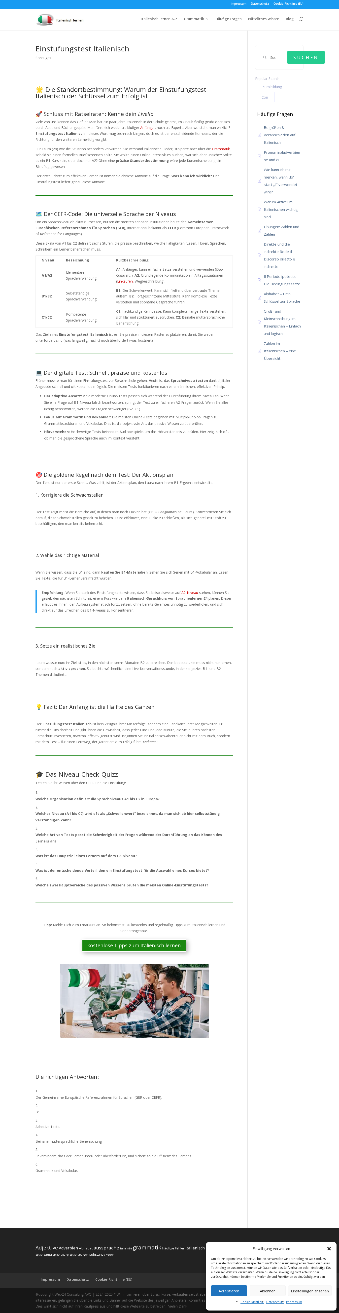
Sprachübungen (78, 1254)
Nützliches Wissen (263, 19)
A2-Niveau (189, 592)
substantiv (97, 1254)
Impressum (294, 1302)
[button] (329, 1248)
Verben (110, 1254)
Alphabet (86, 1248)
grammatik (147, 1247)
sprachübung (60, 1254)
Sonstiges (43, 57)
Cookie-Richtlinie (252, 1302)
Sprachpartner (43, 1254)
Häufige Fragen (228, 19)
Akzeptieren (229, 1290)
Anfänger (147, 127)
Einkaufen (125, 281)
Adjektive (46, 1247)
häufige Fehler (173, 1248)
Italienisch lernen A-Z (159, 19)
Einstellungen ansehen (310, 1290)
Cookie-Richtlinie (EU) (288, 4)
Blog (290, 19)
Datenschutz (275, 1302)
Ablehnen (267, 1290)
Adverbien (68, 1248)
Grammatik (194, 19)
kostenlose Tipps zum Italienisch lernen (134, 945)
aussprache (106, 1247)
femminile (126, 1248)
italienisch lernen (201, 1248)
